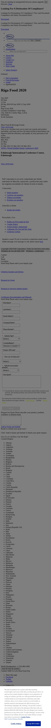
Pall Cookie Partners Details (14, 719)
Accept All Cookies (33, 723)
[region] (25, 707)
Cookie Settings (16, 723)
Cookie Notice (25, 717)
